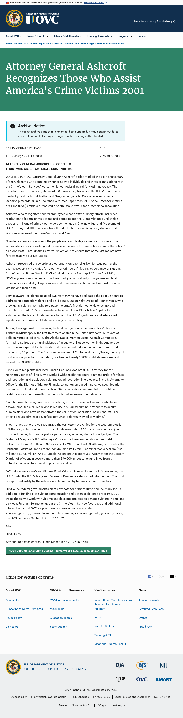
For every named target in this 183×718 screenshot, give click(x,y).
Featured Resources (151, 609)
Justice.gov (118, 705)
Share (177, 24)
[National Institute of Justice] (163, 668)
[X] (163, 579)
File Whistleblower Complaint (48, 697)
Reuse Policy (14, 618)
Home (9, 43)
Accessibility (19, 697)
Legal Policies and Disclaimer (132, 697)
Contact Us (12, 600)
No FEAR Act (162, 697)
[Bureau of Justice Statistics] (142, 670)
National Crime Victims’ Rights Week (32, 43)
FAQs (97, 617)
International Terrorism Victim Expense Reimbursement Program (113, 604)
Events (143, 618)
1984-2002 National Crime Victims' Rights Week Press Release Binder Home (58, 551)
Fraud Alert (163, 21)
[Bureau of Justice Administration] (120, 668)
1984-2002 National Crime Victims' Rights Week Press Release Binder (89, 43)
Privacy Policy (101, 697)
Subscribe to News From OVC (24, 609)
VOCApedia (57, 609)
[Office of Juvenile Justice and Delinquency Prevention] (120, 682)
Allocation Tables (61, 618)
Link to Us (12, 626)
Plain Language (80, 697)
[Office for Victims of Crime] (142, 682)
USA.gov (101, 705)
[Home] (44, 18)
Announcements (149, 600)
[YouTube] (174, 579)
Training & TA (102, 635)
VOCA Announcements (64, 600)
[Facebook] (152, 579)
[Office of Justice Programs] (14, 18)
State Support (58, 626)
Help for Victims (144, 21)
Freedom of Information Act (75, 705)
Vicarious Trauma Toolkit (110, 644)
